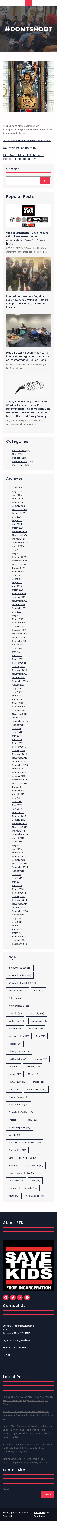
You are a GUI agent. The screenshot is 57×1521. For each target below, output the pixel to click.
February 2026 (19, 502)
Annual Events (19, 450)
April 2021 (17, 655)
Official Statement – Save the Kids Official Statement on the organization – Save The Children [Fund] (27, 238)
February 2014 (19, 936)
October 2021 (18, 637)
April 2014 (17, 929)
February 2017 (19, 816)
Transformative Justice (22, 1173)
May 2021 (17, 652)
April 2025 (17, 524)
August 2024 (18, 546)
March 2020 (18, 703)
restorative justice (19, 1127)
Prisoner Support (19, 1097)
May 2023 (17, 582)
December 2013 (19, 944)
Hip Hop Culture (18, 1059)
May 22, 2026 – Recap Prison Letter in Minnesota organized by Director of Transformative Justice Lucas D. (27, 356)
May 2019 (17, 736)
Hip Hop (15, 1044)
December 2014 (19, 900)
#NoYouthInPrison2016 (22, 983)
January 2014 (18, 940)
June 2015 (17, 878)
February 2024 (19, 557)
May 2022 (17, 615)
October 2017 (18, 787)
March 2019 (18, 743)
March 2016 (18, 852)
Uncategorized (19, 465)
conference (16, 1021)
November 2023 (19, 564)
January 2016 (18, 860)
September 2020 (20, 681)
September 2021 (20, 641)
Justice (41, 1059)
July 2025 (16, 517)
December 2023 (19, 560)
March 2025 (18, 528)
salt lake (15, 1135)
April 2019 (17, 739)
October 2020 (18, 677)
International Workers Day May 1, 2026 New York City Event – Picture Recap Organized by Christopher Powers (27, 302)
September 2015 (20, 867)
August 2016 (18, 838)
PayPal (6, 1355)
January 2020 (18, 710)
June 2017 (17, 801)
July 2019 (16, 728)
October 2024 (18, 539)
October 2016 (18, 831)
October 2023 (18, 568)
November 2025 (19, 509)
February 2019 (19, 747)
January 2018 (18, 776)
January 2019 (18, 750)
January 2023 (18, 597)
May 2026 (17, 491)
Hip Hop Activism (19, 1051)
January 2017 (18, 820)
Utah (35, 1180)
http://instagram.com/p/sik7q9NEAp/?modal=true (27, 140)
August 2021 (18, 644)
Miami (33, 1074)
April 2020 (17, 699)
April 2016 (17, 849)
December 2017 (19, 779)
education (36, 1028)
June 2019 (17, 732)
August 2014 (18, 914)
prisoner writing (18, 1104)
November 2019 (19, 714)
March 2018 (18, 768)
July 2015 (16, 874)
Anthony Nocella (19, 1006)
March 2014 (18, 933)
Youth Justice (35, 1196)
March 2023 (18, 590)
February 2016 (19, 856)
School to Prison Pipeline (22, 1158)
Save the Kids (17, 1150)
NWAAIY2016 (17, 1082)
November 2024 (19, 535)
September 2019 (20, 721)
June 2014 (17, 922)
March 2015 (18, 889)
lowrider (15, 1074)
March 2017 (18, 812)
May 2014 (17, 925)
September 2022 (20, 608)
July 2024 (16, 550)
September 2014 (20, 911)
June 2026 (17, 487)
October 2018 (18, 761)
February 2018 (19, 772)
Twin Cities (16, 1180)
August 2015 (18, 871)
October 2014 (18, 907)
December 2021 (19, 630)
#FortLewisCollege (20, 968)
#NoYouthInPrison (20, 975)
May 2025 (17, 520)
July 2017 (16, 798)
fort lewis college (19, 1036)
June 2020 (17, 692)
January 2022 (18, 626)
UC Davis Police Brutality (19, 148)
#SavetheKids (17, 990)
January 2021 (18, 666)
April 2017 (17, 809)
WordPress (39, 1516)
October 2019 (18, 717)
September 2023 (20, 571)
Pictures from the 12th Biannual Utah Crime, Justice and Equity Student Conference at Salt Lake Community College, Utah (27, 1448)
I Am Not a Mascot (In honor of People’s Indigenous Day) (23, 157)
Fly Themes (39, 1512)
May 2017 (17, 805)
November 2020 (19, 674)
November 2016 (19, 827)
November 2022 (19, 601)
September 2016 (20, 834)
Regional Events (19, 461)
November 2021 (19, 633)
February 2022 (19, 623)
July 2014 (16, 918)
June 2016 (17, 841)
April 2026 (17, 495)
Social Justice (34, 1165)
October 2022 (18, 604)
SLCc (13, 1165)
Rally (32, 1120)
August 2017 (18, 794)
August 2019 (18, 725)
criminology (39, 1021)
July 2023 (16, 575)
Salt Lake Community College (25, 1142)
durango (15, 1028)
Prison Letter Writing (21, 1112)
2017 (38, 990)
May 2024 (17, 553)
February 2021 (19, 663)
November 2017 (19, 783)
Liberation (32, 1066)
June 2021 (17, 648)
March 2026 (18, 498)
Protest (14, 1120)
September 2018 (20, 765)
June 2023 (17, 579)
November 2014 (19, 904)
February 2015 (19, 893)
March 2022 (18, 619)
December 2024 (19, 531)
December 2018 (19, 754)
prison (14, 1089)
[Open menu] (28, 3)
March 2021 (18, 659)
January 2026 (18, 506)
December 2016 (19, 823)
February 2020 (19, 706)
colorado (15, 1013)
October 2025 (18, 513)
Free (40, 1036)
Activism (15, 998)
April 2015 (17, 885)
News (14, 454)
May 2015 (17, 882)
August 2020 (18, 685)
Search (6, 1489)
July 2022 (16, 612)
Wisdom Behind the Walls (23, 1188)
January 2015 (18, 896)
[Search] (45, 180)
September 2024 (20, 542)
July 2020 (16, 688)
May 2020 (17, 696)
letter (13, 1066)
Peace (38, 1082)
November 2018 (19, 758)
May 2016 (17, 845)
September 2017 (20, 790)
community (36, 1013)
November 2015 (19, 863)
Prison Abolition (36, 1089)
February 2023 (19, 593)
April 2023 (17, 586)
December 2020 (19, 670)
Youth (14, 1196)
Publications (18, 458)
